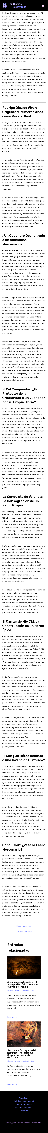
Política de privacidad (24, 1101)
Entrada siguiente (24, 931)
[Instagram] (27, 1128)
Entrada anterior (23, 926)
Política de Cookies (24, 1104)
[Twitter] (24, 1128)
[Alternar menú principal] (43, 6)
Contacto (24, 1111)
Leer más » (12, 1017)
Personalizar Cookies (24, 1107)
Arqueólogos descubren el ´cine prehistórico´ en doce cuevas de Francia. (22, 984)
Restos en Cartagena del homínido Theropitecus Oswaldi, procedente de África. (21, 1054)
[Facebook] (20, 1128)
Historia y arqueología (15, 990)
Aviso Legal (24, 1098)
